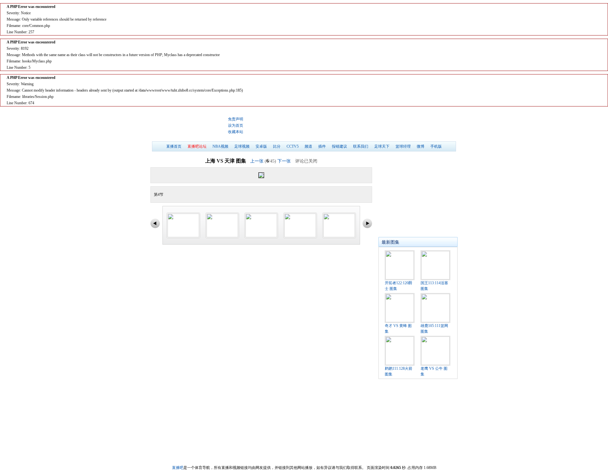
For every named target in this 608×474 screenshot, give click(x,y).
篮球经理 (403, 146)
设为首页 (235, 125)
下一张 (284, 161)
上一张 (256, 161)
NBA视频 (220, 146)
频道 (308, 146)
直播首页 (173, 146)
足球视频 (242, 146)
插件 (322, 146)
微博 (420, 146)
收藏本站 (235, 132)
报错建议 (339, 146)
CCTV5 (293, 146)
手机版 (436, 146)
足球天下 (382, 146)
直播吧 (188, 125)
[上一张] (206, 175)
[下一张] (316, 175)
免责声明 (235, 119)
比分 (277, 146)
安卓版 (261, 146)
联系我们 (360, 146)
